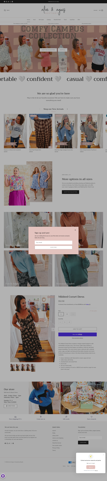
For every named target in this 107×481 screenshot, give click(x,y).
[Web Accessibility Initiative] (3, 476)
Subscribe (53, 247)
